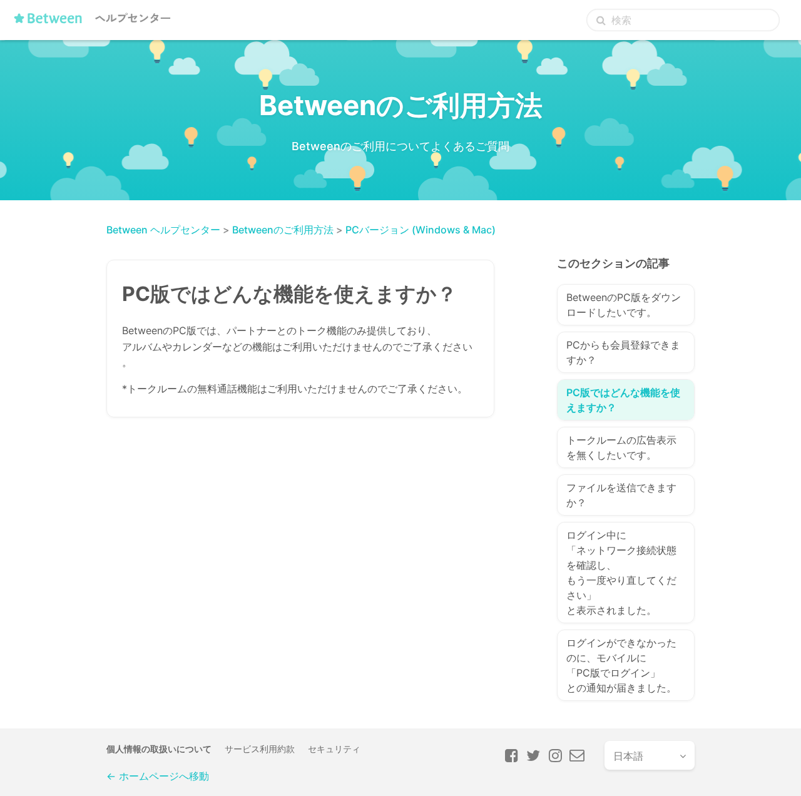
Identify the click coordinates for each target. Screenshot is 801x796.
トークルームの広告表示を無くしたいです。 (621, 447)
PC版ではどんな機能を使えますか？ (623, 400)
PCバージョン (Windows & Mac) (420, 229)
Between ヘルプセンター (163, 229)
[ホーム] (95, 23)
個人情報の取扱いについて (159, 748)
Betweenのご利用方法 (283, 229)
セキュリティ (334, 748)
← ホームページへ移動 (157, 776)
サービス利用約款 (260, 748)
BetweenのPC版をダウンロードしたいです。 (623, 305)
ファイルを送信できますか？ (621, 495)
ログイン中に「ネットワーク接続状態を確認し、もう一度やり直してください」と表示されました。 (621, 572)
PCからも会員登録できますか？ (623, 352)
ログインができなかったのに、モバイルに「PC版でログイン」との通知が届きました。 (621, 665)
